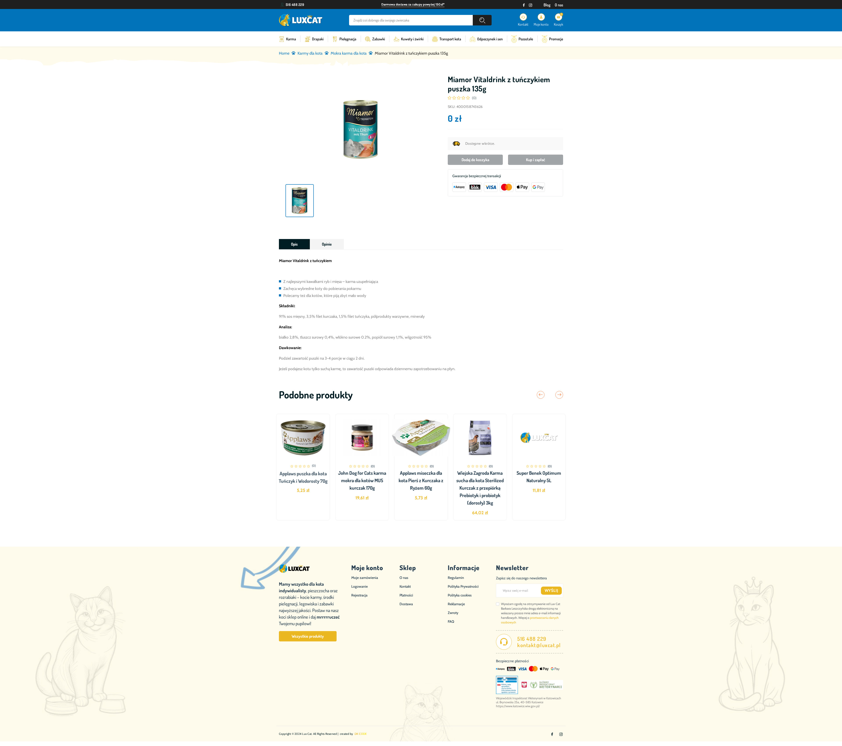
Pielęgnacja (347, 39)
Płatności (406, 595)
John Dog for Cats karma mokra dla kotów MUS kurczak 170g (362, 480)
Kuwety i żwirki (412, 39)
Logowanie (359, 586)
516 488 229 (295, 4)
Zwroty (453, 613)
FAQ (451, 621)
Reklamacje (456, 604)
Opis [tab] (294, 244)
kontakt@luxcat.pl (539, 645)
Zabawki (378, 39)
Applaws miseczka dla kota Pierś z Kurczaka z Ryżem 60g (421, 480)
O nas (559, 4)
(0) (474, 98)
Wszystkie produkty (308, 636)
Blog (547, 4)
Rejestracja (359, 595)
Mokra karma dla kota (349, 53)
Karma (291, 39)
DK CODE (361, 733)
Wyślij (551, 590)
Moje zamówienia (364, 578)
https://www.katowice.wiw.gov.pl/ (518, 706)
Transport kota (450, 39)
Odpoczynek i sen (490, 39)
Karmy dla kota (310, 53)
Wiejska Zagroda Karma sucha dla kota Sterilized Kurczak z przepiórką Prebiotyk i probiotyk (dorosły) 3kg (480, 488)
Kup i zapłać (535, 159)
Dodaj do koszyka (475, 159)
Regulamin (456, 578)
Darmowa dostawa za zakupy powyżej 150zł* (412, 4)
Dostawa (406, 604)
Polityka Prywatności (463, 586)
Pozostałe (526, 39)
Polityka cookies (460, 595)
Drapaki (318, 39)
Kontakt (405, 586)
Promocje (556, 39)
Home (284, 53)
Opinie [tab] (327, 244)
